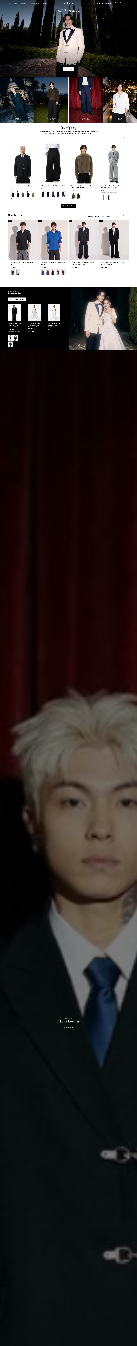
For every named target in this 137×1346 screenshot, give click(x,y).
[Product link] (23, 172)
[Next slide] (127, 137)
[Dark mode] (115, 3)
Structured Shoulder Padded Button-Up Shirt (53, 263)
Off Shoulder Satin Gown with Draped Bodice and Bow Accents (34, 326)
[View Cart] (125, 3)
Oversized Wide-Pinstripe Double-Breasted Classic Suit (82, 263)
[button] (91, 3)
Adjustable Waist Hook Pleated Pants (53, 186)
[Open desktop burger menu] (9, 3)
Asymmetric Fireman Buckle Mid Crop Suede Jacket (82, 187)
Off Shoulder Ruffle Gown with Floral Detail (54, 325)
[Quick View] (19, 319)
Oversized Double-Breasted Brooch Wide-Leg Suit (14, 325)
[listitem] (13, 194)
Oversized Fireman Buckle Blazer (21, 186)
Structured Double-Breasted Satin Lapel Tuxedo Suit (112, 263)
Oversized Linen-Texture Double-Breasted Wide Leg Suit (112, 187)
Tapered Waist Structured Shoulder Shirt (22, 263)
